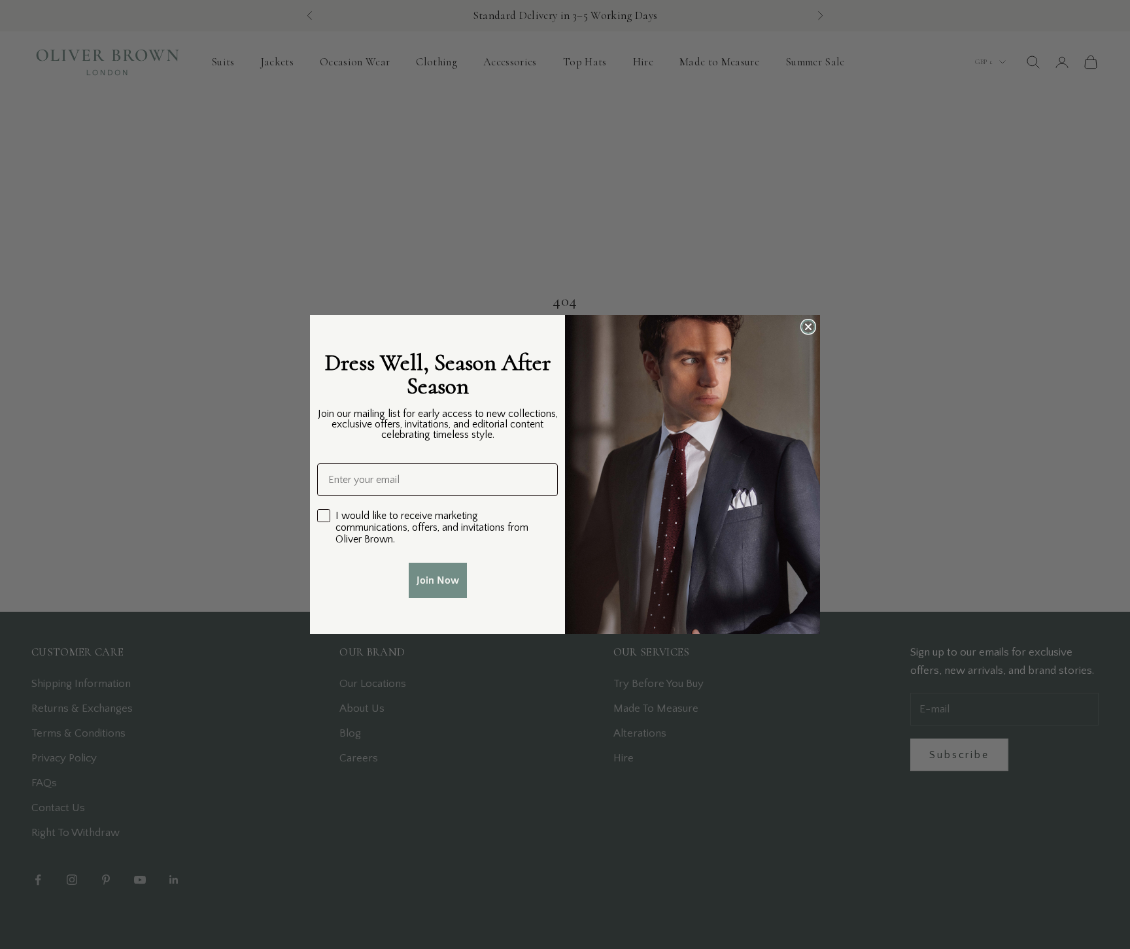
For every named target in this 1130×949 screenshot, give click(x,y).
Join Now (438, 580)
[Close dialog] (808, 326)
